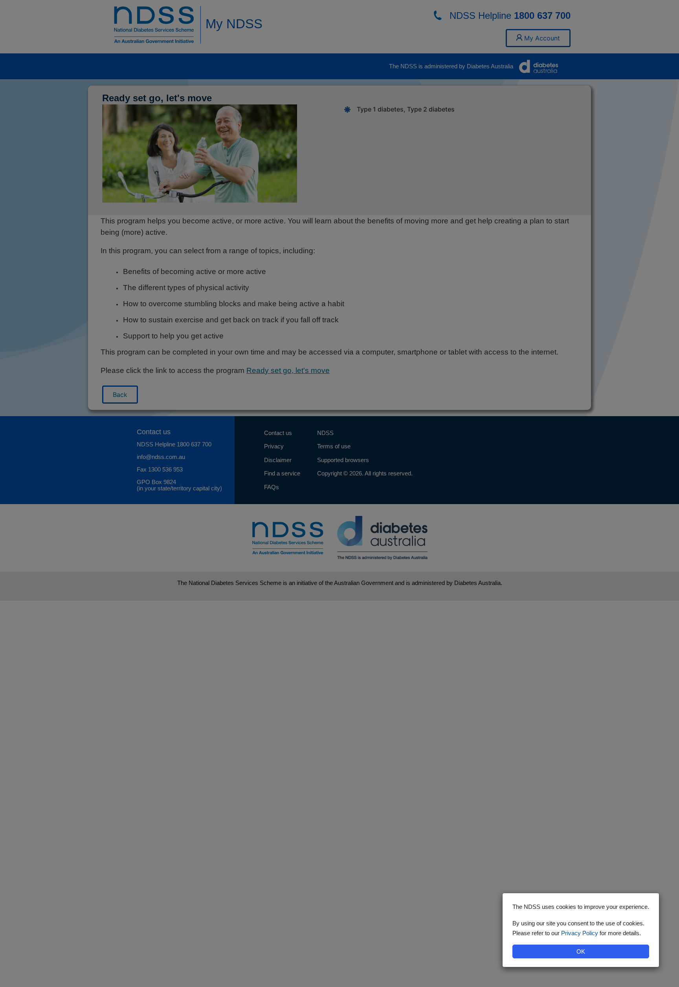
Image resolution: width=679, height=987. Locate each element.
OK (580, 951)
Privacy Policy (579, 933)
